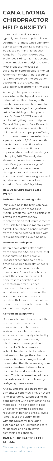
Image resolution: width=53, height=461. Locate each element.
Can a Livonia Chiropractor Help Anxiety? (25, 20)
